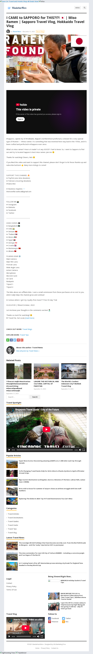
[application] (46, 429)
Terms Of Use (11, 590)
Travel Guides (13, 521)
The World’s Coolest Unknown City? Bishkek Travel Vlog (71, 383)
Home (37, 648)
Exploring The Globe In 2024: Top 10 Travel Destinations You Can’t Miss (45, 499)
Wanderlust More (38, 644)
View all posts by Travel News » (27, 351)
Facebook (55, 618)
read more (29, 318)
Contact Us (54, 648)
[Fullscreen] (84, 450)
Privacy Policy (11, 586)
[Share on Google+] (21, 340)
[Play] (9, 450)
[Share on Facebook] (11, 340)
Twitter (68, 618)
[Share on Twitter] (14, 340)
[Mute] (80, 450)
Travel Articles (13, 514)
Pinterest (55, 622)
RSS (67, 622)
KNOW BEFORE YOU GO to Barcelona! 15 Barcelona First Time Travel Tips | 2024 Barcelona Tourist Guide (73, 596)
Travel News (17, 31)
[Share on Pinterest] (18, 340)
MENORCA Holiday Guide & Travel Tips (73, 581)
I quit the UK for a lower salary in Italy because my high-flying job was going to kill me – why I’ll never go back (73, 605)
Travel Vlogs (27, 329)
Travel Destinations (15, 517)
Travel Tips (24, 335)
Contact (9, 583)
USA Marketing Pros (59, 644)
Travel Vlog (40, 31)
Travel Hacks (13, 525)
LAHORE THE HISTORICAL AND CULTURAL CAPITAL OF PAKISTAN (46, 383)
